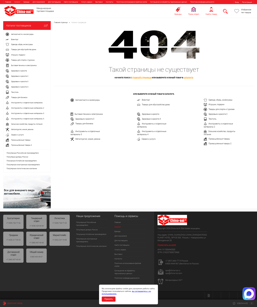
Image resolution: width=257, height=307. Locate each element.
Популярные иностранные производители (23, 165)
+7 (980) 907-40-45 (36, 243)
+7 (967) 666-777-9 (173, 261)
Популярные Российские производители (23, 153)
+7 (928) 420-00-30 (36, 226)
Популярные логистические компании (22, 168)
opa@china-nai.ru (172, 270)
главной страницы (142, 77)
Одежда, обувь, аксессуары (221, 100)
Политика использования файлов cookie (131, 2)
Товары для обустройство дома (156, 104)
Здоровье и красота (150, 114)
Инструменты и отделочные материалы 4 (151, 132)
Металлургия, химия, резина (87, 139)
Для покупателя (39, 2)
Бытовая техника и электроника (89, 114)
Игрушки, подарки (216, 104)
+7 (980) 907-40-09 (13, 260)
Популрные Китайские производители (22, 161)
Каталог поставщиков (18, 25)
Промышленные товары (219, 139)
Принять (108, 299)
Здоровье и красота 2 (218, 114)
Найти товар (211, 14)
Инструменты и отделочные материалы (151, 125)
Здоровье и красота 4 (151, 119)
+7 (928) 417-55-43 (13, 240)
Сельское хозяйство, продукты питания (219, 132)
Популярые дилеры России (17, 157)
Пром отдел (193, 14)
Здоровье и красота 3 (84, 119)
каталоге (188, 77)
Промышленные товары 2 (220, 143)
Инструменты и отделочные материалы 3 (85, 132)
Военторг (146, 100)
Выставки (99, 2)
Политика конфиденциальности (202, 2)
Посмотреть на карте (167, 245)
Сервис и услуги (149, 139)
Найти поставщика (71, 2)
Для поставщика (54, 2)
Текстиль (212, 119)
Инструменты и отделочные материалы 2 (218, 125)
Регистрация (247, 2)
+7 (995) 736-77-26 (13, 223)
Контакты (109, 2)
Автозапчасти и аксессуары (87, 100)
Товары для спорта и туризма (222, 109)
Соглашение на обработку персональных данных (168, 2)
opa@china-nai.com (173, 273)
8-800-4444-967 (172, 264)
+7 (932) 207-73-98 (59, 240)
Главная (8, 2)
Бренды (26, 2)
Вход (237, 2)
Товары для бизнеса (84, 124)
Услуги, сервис (86, 2)
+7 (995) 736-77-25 (59, 223)
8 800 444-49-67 (36, 257)
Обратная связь (15, 303)
